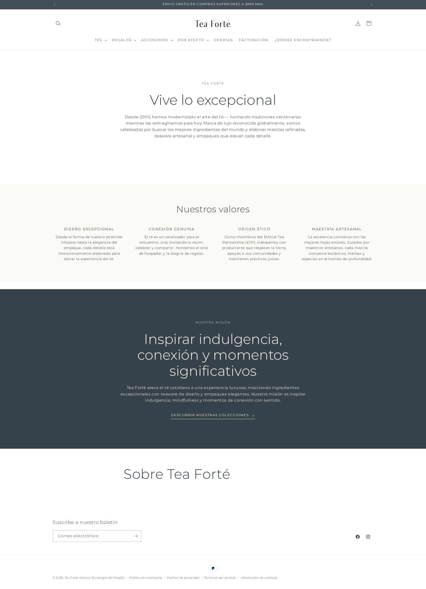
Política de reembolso (145, 577)
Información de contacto (259, 577)
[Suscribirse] (135, 536)
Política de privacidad (183, 577)
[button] (58, 23)
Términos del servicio (220, 577)
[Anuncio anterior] (54, 4)
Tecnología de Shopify (108, 577)
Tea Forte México (77, 577)
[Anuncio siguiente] (371, 4)
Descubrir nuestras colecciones (213, 415)
